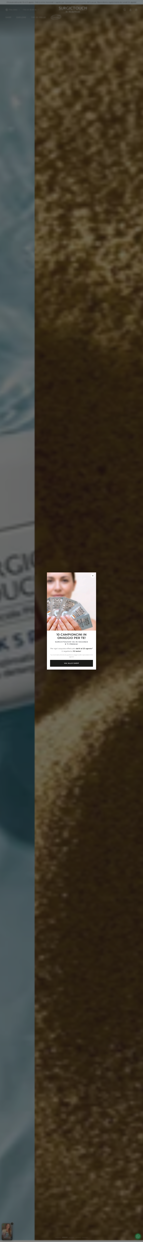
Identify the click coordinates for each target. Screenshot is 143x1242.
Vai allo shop (71, 663)
